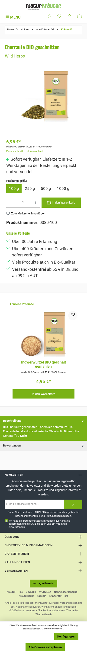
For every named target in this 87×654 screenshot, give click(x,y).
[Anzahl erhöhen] (35, 203)
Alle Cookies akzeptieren (45, 647)
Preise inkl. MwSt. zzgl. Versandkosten (25, 151)
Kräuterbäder (26, 595)
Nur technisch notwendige (32, 636)
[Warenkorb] (79, 16)
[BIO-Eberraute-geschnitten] (43, 96)
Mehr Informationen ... (53, 628)
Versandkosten (68, 602)
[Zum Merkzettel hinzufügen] (72, 315)
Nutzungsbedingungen (58, 515)
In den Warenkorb (43, 394)
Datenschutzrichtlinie (27, 515)
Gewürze (31, 591)
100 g (14, 188)
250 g (30, 188)
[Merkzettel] (59, 16)
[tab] (43, 428)
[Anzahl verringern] (10, 203)
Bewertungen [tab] (12, 445)
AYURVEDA (45, 591)
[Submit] (73, 504)
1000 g (63, 188)
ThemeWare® (43, 614)
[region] (44, 103)
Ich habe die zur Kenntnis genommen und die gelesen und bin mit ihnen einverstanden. (39, 524)
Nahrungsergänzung (65, 591)
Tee (20, 591)
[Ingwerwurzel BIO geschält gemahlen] (43, 334)
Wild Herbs (15, 56)
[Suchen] (49, 16)
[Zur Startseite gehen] (43, 6)
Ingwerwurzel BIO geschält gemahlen (43, 364)
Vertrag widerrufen (43, 583)
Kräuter (11, 591)
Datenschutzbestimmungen (39, 520)
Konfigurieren (66, 636)
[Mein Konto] (69, 16)
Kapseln (41, 595)
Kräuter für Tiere (58, 595)
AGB (33, 523)
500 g (46, 188)
